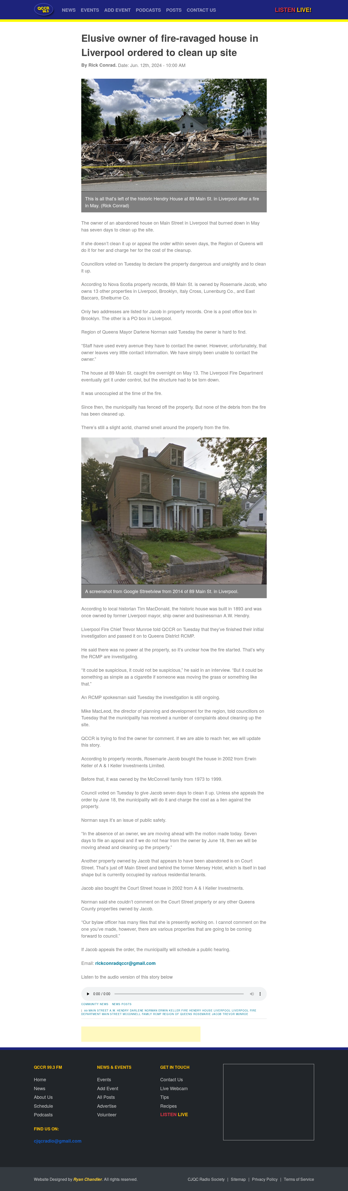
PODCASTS (148, 10)
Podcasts (43, 1114)
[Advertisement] (140, 1034)
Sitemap (238, 1179)
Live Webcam (174, 1088)
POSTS (174, 10)
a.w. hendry (119, 1010)
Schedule (43, 1105)
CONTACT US (201, 10)
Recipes (168, 1105)
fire (184, 1010)
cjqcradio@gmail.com (58, 1141)
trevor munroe (235, 1014)
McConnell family (137, 1014)
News (39, 1088)
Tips (164, 1096)
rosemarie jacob (207, 1014)
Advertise (106, 1105)
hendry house (201, 1010)
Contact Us (171, 1079)
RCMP (157, 1014)
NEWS (69, 10)
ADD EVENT (117, 10)
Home (40, 1079)
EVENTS (90, 10)
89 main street (96, 1010)
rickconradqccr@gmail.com (125, 963)
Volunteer (106, 1114)
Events (104, 1079)
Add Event (107, 1088)
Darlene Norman (143, 1010)
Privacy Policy (265, 1179)
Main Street (112, 1014)
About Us (43, 1096)
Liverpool (222, 1010)
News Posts (122, 1004)
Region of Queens (177, 1014)
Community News (95, 1004)
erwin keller (169, 1010)
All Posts (106, 1096)
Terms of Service (299, 1179)
